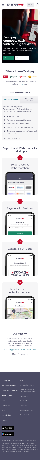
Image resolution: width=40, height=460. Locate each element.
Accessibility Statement (27, 415)
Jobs (3, 410)
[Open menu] (3, 4)
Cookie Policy (24, 401)
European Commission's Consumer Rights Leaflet (27, 390)
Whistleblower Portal (26, 410)
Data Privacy (24, 396)
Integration (6, 405)
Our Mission (6, 415)
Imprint (22, 380)
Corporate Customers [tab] (29, 99)
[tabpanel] (20, 121)
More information (18, 354)
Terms (21, 84)
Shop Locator (7, 395)
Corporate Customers (10, 390)
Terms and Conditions (27, 385)
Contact (5, 420)
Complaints (23, 405)
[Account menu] (37, 4)
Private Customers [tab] (11, 100)
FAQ (3, 400)
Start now (8, 58)
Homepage (6, 380)
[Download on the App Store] (8, 428)
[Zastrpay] (15, 5)
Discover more (22, 58)
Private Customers (9, 385)
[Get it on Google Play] (8, 434)
